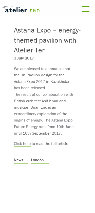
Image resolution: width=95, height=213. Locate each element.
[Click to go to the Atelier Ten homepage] (24, 10)
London (37, 159)
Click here (22, 143)
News (18, 159)
